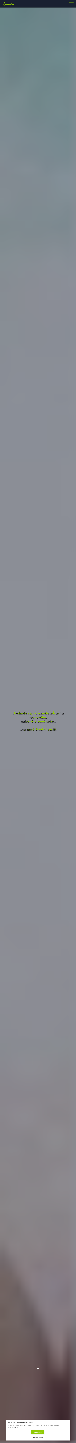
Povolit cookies (37, 1432)
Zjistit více (14, 1427)
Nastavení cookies (38, 1437)
